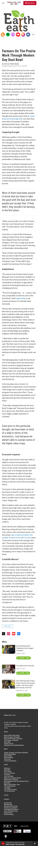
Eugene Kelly (20, 298)
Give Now (30, 3)
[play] (3, 843)
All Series (7, 768)
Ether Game (8, 771)
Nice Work (7, 783)
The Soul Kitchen (9, 791)
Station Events (8, 743)
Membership (8, 804)
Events (6, 795)
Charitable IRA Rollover (11, 809)
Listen (6, 764)
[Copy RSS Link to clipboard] (3, 34)
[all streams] (35, 843)
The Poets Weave (9, 786)
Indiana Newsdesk (10, 754)
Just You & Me (8, 776)
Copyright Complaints (10, 724)
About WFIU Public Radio (12, 735)
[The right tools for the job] (8, 669)
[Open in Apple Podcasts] (13, 34)
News (6, 749)
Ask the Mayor (8, 757)
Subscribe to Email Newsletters (14, 745)
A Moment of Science (11, 779)
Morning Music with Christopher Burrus (16, 781)
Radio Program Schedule (12, 737)
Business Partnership (11, 806)
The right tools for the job (25, 666)
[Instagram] (23, 34)
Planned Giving (8, 814)
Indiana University (23, 722)
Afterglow (7, 770)
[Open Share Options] (33, 34)
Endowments (8, 813)
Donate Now (8, 803)
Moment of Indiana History (12, 778)
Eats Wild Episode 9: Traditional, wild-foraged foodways (24, 648)
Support (6, 799)
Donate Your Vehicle (10, 808)
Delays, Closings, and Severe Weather (16, 752)
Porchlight (7, 788)
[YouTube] (18, 34)
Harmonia (7, 774)
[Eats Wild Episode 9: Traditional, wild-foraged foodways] (8, 649)
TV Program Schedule (11, 740)
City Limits (7, 759)
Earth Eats (7, 626)
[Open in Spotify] (8, 34)
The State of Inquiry (10, 789)
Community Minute (10, 761)
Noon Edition (8, 756)
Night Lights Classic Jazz (12, 784)
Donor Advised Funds (11, 811)
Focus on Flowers (9, 773)
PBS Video (7, 742)
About (6, 732)
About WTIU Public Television (13, 739)
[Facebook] (28, 34)
